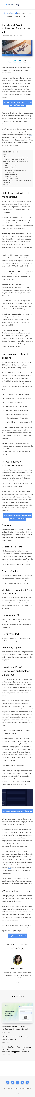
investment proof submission (17, 944)
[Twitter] (12, 1082)
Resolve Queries (12, 168)
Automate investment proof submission (17, 811)
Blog (6, 13)
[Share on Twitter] (15, 60)
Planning (9, 164)
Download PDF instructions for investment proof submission (18, 103)
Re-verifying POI (12, 176)
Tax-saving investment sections (14, 159)
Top (18, 1093)
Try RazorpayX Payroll (17, 936)
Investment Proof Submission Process (16, 161)
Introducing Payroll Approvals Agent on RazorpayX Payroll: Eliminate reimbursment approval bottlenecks (17, 1049)
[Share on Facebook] (10, 60)
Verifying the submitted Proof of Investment (16, 171)
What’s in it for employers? (12, 185)
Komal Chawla (17, 968)
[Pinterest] (22, 948)
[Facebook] (7, 1082)
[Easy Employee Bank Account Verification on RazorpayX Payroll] (17, 1013)
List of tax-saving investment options (16, 157)
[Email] (25, 60)
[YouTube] (22, 1082)
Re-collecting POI (12, 174)
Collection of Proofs (13, 166)
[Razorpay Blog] (13, 5)
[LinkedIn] (20, 60)
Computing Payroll (12, 178)
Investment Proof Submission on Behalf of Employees (17, 182)
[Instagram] (17, 1082)
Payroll (13, 13)
